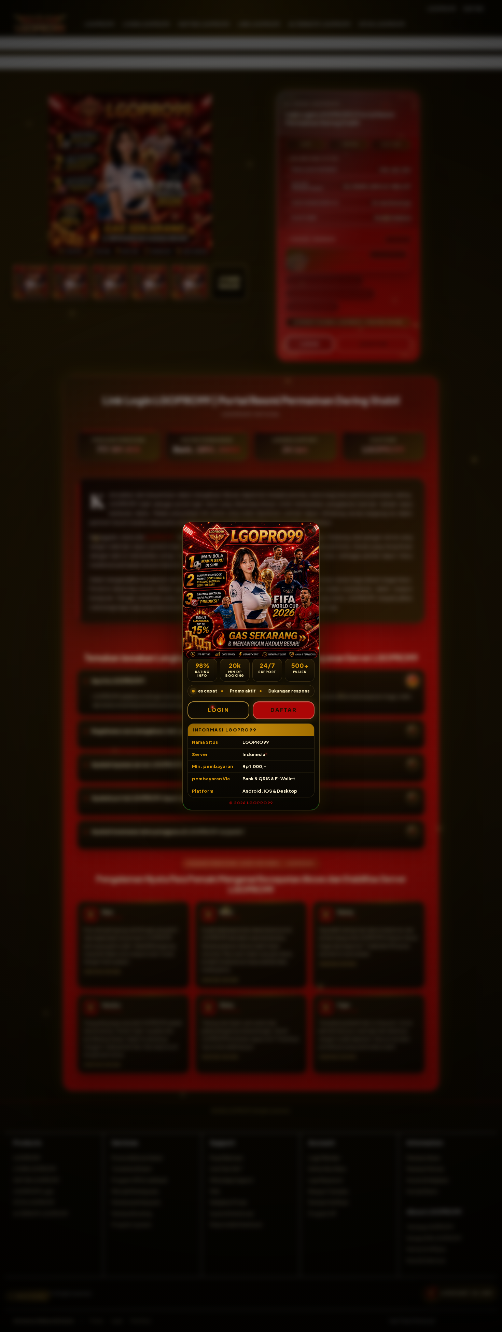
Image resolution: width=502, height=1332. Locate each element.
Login (218, 709)
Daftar (283, 709)
